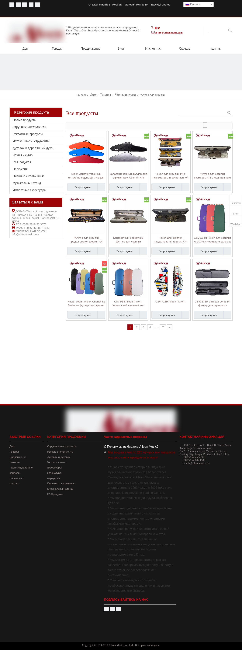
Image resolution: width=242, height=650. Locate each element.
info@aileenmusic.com (25, 234)
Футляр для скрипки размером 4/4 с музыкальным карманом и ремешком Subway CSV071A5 (212, 175)
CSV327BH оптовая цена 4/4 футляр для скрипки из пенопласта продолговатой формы (212, 303)
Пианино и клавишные (29, 176)
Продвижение (17, 456)
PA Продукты (22, 162)
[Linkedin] (31, 4)
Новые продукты (24, 120)
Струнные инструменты (29, 127)
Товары (14, 451)
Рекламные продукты (28, 134)
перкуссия (53, 478)
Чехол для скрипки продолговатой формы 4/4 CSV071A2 (170, 239)
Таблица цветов (160, 4)
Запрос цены (82, 187)
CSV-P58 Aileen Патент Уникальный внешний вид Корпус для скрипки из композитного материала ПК (128, 303)
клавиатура (54, 472)
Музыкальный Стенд (60, 488)
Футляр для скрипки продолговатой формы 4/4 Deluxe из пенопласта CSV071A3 (86, 239)
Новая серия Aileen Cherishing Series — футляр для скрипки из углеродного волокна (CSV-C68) (86, 303)
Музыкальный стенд (27, 183)
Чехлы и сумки (23, 155)
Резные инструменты (60, 451)
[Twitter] (24, 4)
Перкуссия (20, 169)
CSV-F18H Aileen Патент (170, 301)
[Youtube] (18, 4)
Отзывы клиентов (99, 4)
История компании (136, 4)
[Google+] (118, 609)
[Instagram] (37, 4)
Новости (117, 4)
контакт (14, 483)
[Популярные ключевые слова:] (230, 30)
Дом (12, 446)
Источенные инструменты (31, 141)
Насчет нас (16, 478)
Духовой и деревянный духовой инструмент (37, 148)
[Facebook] (11, 4)
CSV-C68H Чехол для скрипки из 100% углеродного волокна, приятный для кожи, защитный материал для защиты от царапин (212, 239)
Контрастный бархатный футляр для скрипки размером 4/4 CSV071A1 (128, 239)
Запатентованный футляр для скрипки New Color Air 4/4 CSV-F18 (128, 175)
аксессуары (54, 467)
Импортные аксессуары (29, 190)
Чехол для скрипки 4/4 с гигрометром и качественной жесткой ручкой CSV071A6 (170, 175)
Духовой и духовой (59, 456)
